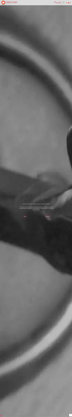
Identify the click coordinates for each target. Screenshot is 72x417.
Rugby (25, 216)
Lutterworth (48, 216)
